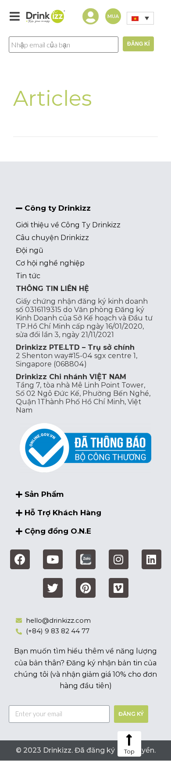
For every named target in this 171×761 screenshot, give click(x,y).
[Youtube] (53, 559)
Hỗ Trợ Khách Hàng (63, 512)
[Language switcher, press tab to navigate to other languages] (140, 18)
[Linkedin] (151, 559)
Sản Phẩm (44, 494)
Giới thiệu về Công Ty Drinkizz (68, 225)
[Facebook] (20, 559)
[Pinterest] (86, 588)
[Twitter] (53, 588)
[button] (113, 16)
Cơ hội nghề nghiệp (50, 263)
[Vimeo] (118, 588)
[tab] (85, 208)
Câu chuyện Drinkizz (52, 237)
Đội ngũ (29, 250)
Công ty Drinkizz (58, 208)
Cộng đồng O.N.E (58, 531)
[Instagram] (118, 559)
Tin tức (28, 276)
